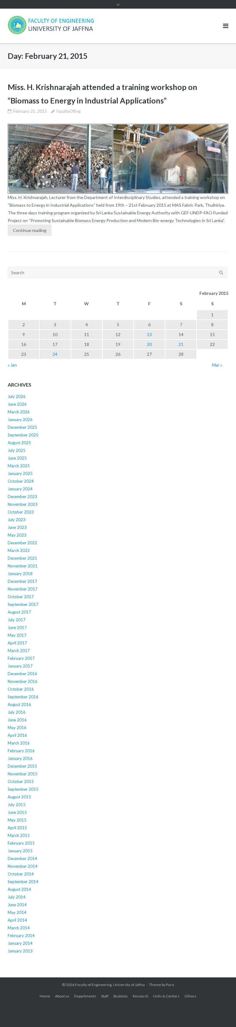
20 (149, 344)
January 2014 (20, 943)
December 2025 (22, 427)
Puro (170, 984)
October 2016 (21, 689)
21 (181, 344)
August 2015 (19, 796)
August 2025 (19, 442)
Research (140, 996)
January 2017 (20, 666)
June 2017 (17, 627)
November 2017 (22, 589)
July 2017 (17, 619)
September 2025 (23, 434)
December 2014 (22, 858)
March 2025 (19, 465)
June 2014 (17, 904)
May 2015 (17, 820)
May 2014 (17, 912)
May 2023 (17, 535)
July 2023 (17, 519)
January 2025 (20, 473)
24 (55, 354)
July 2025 (17, 450)
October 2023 (21, 511)
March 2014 (19, 927)
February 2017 (21, 658)
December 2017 (22, 581)
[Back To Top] (220, 1012)
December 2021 (22, 558)
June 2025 (17, 458)
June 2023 (17, 527)
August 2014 (19, 889)
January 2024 (20, 488)
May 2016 (17, 727)
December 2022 (22, 542)
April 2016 (17, 735)
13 (149, 334)
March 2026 (19, 411)
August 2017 (19, 612)
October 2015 (21, 781)
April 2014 (17, 920)
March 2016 (19, 743)
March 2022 (19, 550)
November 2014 (22, 866)
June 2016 (17, 719)
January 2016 (20, 758)
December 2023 (22, 496)
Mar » (217, 364)
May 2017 (17, 635)
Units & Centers (166, 996)
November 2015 (22, 773)
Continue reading (29, 230)
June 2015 (17, 812)
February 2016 (21, 750)
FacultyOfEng (69, 111)
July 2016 (17, 712)
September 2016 (23, 696)
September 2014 (23, 881)
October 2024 (21, 481)
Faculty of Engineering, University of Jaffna (110, 984)
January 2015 (20, 850)
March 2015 (19, 835)
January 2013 (20, 950)
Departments (85, 996)
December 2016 (22, 673)
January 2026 (20, 419)
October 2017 (21, 596)
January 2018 (20, 573)
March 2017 (19, 650)
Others (190, 996)
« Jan (12, 364)
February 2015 (21, 843)
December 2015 (22, 766)
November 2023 (22, 504)
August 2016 (19, 704)
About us (62, 996)
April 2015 (17, 827)
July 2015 (17, 804)
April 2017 (17, 642)
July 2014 (17, 897)
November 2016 (22, 681)
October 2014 (21, 873)
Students (120, 996)
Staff (104, 996)
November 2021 (22, 565)
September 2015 (23, 789)
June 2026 (17, 404)
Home (45, 996)
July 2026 (17, 396)
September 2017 (23, 604)
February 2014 (21, 935)
